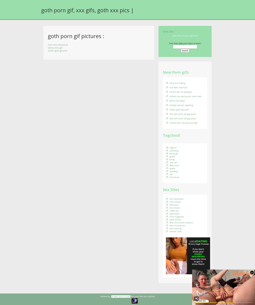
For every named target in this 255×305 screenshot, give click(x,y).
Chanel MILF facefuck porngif (183, 122)
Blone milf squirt (177, 100)
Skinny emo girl (55, 47)
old (170, 174)
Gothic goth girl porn (57, 50)
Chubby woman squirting (181, 105)
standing (173, 171)
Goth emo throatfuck (58, 44)
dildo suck (174, 165)
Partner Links (175, 231)
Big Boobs (174, 213)
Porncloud (174, 177)
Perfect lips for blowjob (180, 91)
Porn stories (175, 201)
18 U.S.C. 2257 (124, 300)
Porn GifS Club (121, 296)
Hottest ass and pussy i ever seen (185, 96)
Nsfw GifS (168, 31)
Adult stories (175, 219)
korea (172, 159)
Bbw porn (174, 204)
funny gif (173, 153)
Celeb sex (174, 210)
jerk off (173, 162)
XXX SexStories (176, 199)
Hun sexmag (175, 228)
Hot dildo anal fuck (178, 87)
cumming (173, 150)
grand (172, 156)
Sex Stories (174, 207)
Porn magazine (176, 216)
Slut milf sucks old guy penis (182, 114)
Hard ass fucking (177, 83)
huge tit (173, 147)
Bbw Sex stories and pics (181, 222)
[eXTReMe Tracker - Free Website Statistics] (135, 300)
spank (172, 168)
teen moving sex (177, 225)
